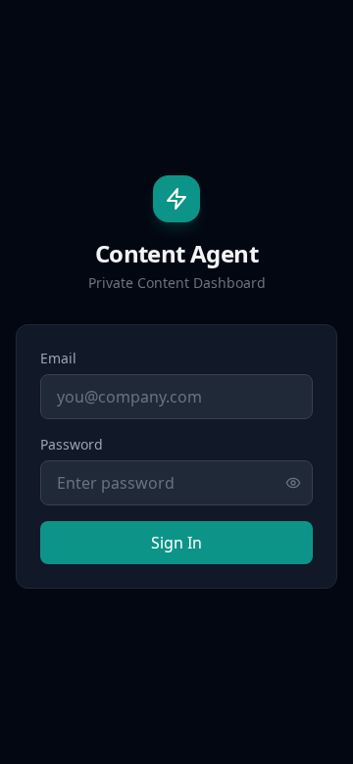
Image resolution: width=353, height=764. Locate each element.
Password (71, 444)
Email (58, 358)
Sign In (176, 542)
